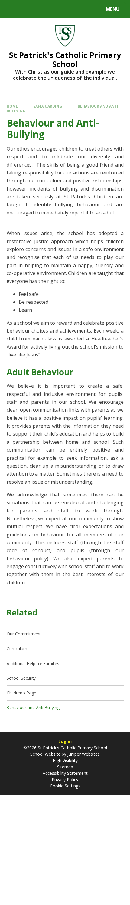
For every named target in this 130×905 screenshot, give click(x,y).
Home (12, 106)
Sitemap (65, 767)
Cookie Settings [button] (65, 786)
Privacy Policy (65, 779)
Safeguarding (47, 106)
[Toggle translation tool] (27, 9)
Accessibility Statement (65, 773)
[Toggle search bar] (12, 9)
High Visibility (65, 760)
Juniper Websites (83, 754)
